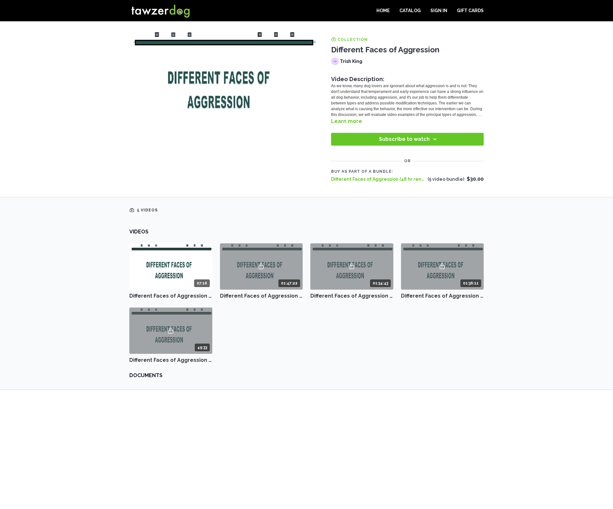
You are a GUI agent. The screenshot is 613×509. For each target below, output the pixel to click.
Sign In (438, 10)
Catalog (410, 10)
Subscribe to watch (404, 139)
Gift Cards (470, 10)
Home (383, 10)
